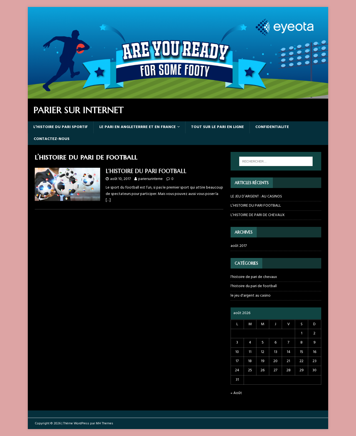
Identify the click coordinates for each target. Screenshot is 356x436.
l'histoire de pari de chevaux (254, 277)
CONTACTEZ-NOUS (52, 139)
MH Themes (104, 423)
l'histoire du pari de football (254, 286)
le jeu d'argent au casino (251, 295)
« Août (236, 393)
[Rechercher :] (276, 161)
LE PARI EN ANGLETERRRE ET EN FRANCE (137, 127)
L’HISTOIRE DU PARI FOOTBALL (146, 171)
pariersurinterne (150, 179)
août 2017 (239, 246)
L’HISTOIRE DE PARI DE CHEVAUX (258, 215)
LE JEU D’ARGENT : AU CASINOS (256, 196)
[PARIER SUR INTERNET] (178, 95)
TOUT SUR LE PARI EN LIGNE (217, 127)
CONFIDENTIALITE (272, 127)
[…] (108, 200)
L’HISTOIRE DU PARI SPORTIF (60, 127)
